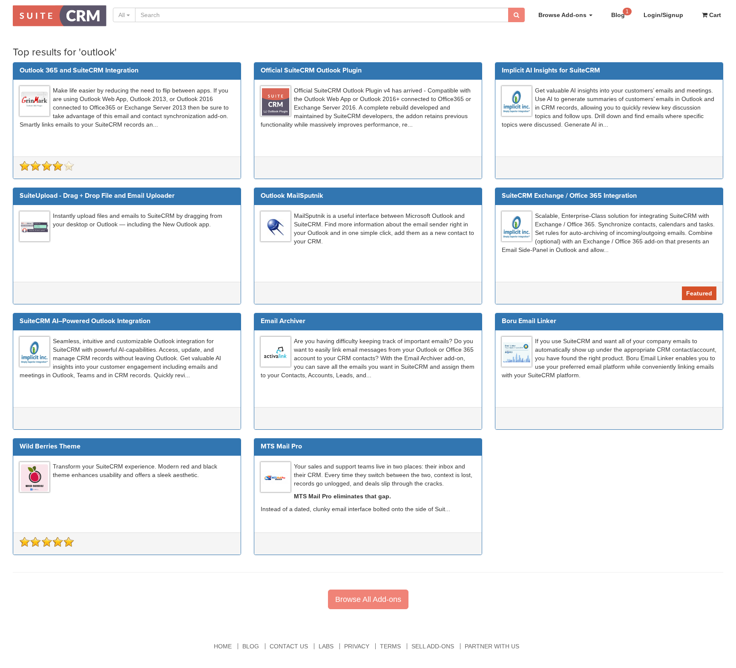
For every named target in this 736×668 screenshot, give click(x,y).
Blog (620, 13)
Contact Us (289, 646)
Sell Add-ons (432, 646)
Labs (326, 646)
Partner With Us (492, 646)
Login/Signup (663, 15)
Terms (390, 646)
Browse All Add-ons (368, 599)
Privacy (356, 646)
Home (223, 646)
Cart (714, 15)
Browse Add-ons (563, 15)
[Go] (516, 15)
